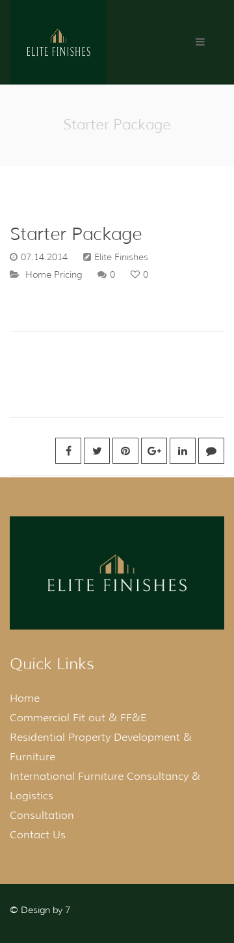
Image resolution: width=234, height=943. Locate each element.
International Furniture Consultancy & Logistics (105, 786)
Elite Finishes (121, 257)
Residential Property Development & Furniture (101, 747)
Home (25, 698)
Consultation (42, 815)
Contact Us (38, 835)
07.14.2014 (44, 257)
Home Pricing (53, 274)
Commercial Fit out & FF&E (78, 717)
